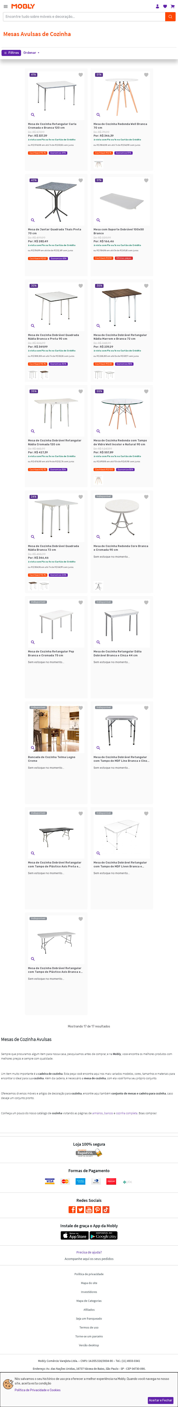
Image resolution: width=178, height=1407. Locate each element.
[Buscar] (170, 16)
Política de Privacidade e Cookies (38, 1390)
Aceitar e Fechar (160, 1400)
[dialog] (89, 1389)
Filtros (13, 53)
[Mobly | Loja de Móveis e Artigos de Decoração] (23, 6)
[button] (31, 53)
